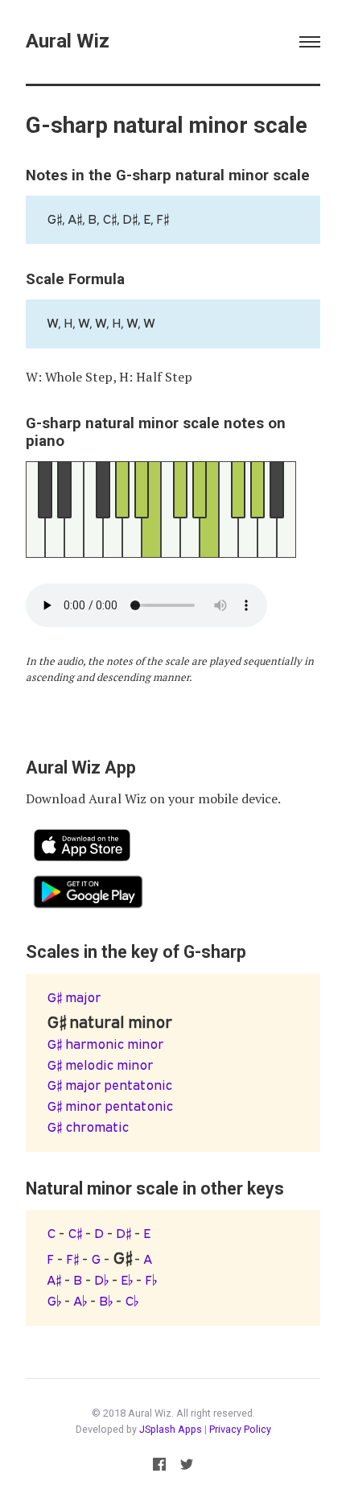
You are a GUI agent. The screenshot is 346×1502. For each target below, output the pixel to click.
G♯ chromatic (88, 1127)
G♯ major (74, 997)
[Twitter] (186, 1466)
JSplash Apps (170, 1429)
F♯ (72, 1259)
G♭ (54, 1301)
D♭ (101, 1280)
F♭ (151, 1280)
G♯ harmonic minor (105, 1044)
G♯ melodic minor (100, 1065)
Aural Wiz (67, 40)
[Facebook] (159, 1466)
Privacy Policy (240, 1429)
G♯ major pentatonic (109, 1085)
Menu (309, 41)
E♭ (127, 1280)
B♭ (106, 1301)
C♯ (75, 1233)
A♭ (80, 1301)
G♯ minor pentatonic (110, 1106)
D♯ (123, 1233)
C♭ (131, 1301)
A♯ (54, 1280)
